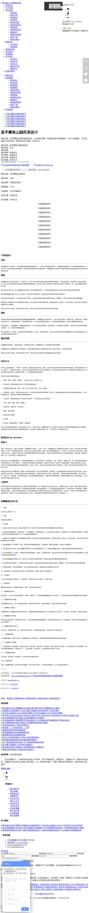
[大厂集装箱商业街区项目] (12, 742)
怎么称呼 (4, 853)
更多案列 (14, 47)
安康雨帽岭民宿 (22, 732)
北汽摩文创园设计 (25, 745)
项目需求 (73, 856)
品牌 (7, 544)
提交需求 (9, 52)
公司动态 (14, 44)
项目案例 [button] (9, 10)
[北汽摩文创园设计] (9, 745)
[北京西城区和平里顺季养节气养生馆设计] (19, 720)
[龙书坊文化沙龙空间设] (72, 825)
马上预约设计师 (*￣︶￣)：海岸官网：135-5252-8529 (27, 170)
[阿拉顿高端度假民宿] (10, 740)
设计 (54, 553)
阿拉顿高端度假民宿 (28, 740)
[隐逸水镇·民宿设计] (10, 750)
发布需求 (4, 851)
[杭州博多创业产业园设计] (12, 747)
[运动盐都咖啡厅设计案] (11, 828)
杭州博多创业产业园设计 (34, 747)
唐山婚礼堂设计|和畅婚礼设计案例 (45, 708)
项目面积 (35, 856)
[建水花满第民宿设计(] (31, 830)
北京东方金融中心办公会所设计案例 (48, 713)
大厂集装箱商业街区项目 (34, 742)
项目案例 (9, 78)
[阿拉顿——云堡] (8, 728)
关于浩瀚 (9, 8)
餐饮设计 (77, 889)
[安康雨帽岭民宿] (8, 732)
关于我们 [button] (9, 57)
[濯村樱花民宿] (7, 735)
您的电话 (42, 853)
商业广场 (14, 37)
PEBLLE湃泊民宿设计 (30, 737)
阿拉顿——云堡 (22, 728)
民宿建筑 (14, 20)
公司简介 (14, 59)
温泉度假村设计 (51, 887)
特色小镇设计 (34, 889)
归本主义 (14, 64)
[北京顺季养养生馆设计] (53, 828)
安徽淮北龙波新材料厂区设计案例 (45, 711)
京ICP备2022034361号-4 (44, 894)
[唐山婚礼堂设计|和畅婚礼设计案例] (16, 708)
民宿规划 (14, 18)
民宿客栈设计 (33, 885)
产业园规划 (68, 889)
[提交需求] (43, 165)
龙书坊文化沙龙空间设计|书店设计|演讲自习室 (60, 715)
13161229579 (14, 688)
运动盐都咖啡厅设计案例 (34, 718)
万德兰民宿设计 (22, 725)
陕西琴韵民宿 (19, 730)
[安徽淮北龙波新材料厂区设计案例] (16, 711)
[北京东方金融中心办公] (51, 825)
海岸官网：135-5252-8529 (17, 843)
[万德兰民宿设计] (8, 725)
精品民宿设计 (31, 698)
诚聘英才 (14, 69)
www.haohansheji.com (20, 676)
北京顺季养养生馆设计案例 (36, 723)
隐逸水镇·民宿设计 (26, 750)
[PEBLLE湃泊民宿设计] (11, 737)
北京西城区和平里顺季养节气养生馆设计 (53, 720)
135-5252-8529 (13, 684)
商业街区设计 (15, 25)
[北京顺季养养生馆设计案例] (13, 723)
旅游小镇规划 (46, 889)
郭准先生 (14, 61)
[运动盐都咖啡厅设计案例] (12, 718)
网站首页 (17, 3)
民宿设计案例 (57, 885)
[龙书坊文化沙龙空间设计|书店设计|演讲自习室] (21, 715)
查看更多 (4, 769)
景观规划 (14, 27)
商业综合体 (14, 22)
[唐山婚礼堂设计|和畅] (10, 825)
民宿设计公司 (68, 885)
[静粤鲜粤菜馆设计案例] (74, 828)
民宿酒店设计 (15, 30)
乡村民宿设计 (45, 885)
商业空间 (14, 15)
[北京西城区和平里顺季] (32, 828)
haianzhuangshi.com (13, 680)
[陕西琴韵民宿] (7, 730)
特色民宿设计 (43, 698)
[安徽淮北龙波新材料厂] (30, 825)
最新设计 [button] (9, 42)
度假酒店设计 (39, 887)
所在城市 (81, 853)
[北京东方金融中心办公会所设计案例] (17, 713)
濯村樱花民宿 (19, 735)
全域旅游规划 (58, 889)
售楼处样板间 (15, 35)
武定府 (61, 887)
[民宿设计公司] (7, 3)
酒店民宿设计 (54, 698)
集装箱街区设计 (71, 887)
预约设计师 (14, 66)
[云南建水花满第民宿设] (71, 830)
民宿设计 (9, 5)
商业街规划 (14, 39)
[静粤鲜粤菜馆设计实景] (11, 830)
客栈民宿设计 (19, 698)
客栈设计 (14, 32)
